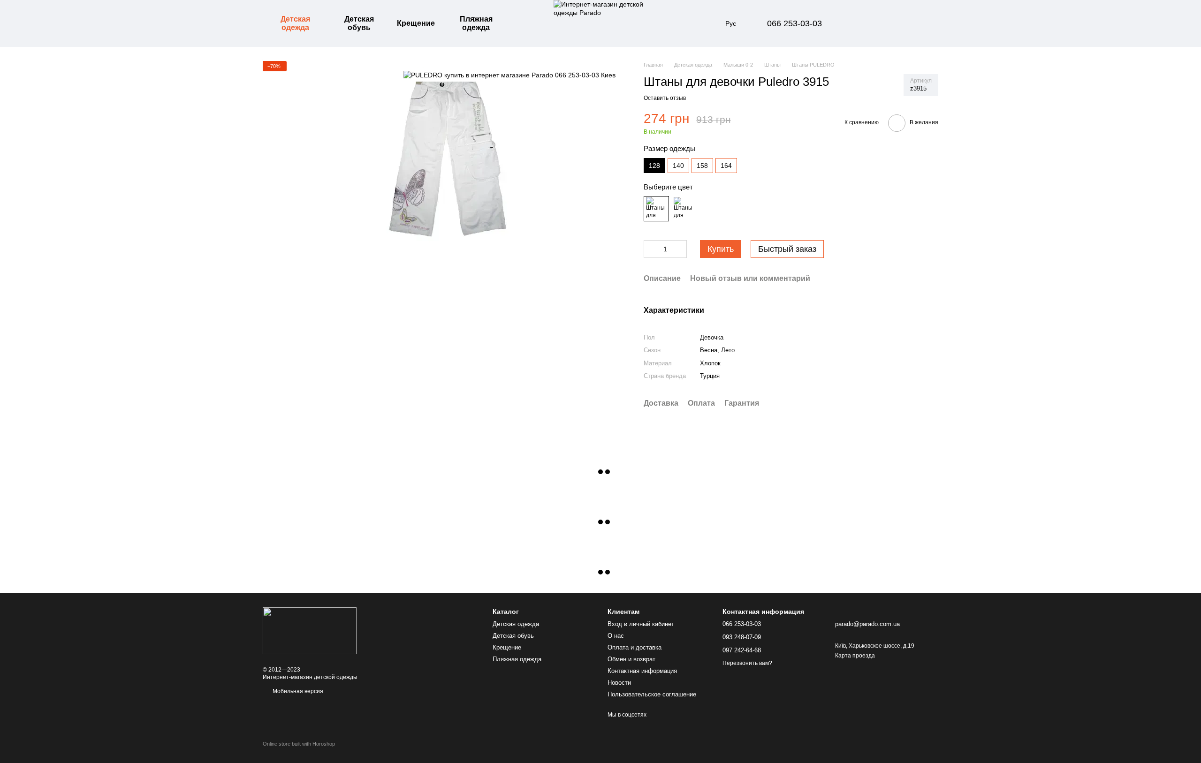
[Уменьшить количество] (650, 249)
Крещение (416, 23)
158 (702, 165)
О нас (616, 635)
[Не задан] (656, 208)
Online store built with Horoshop (299, 744)
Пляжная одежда (476, 23)
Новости (619, 682)
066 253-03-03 (794, 23)
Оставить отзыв (665, 98)
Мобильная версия (297, 691)
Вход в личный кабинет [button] (641, 623)
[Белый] (684, 208)
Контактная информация (642, 670)
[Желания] (881, 23)
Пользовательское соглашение (652, 694)
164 (726, 165)
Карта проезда (855, 655)
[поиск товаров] (527, 23)
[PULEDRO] (509, 75)
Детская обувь (359, 23)
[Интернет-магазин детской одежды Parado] (310, 630)
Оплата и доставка (634, 647)
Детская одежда (295, 23)
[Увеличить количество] (679, 249)
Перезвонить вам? (747, 663)
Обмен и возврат (631, 659)
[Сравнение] (857, 23)
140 (678, 165)
